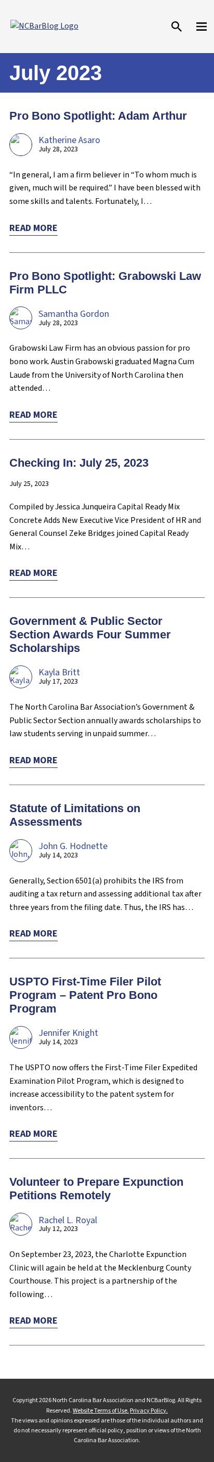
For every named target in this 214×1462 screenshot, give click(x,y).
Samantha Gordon (73, 313)
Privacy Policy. (149, 1410)
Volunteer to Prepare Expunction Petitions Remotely (96, 1188)
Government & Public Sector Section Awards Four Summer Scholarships (90, 634)
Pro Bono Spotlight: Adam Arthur (98, 115)
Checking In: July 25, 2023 (79, 462)
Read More (33, 228)
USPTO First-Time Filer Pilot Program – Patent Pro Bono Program (85, 995)
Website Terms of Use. (101, 1410)
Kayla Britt (59, 672)
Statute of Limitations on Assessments (74, 815)
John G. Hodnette (73, 846)
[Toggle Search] (176, 26)
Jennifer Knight (68, 1033)
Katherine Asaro (69, 140)
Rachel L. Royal (67, 1220)
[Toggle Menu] (201, 26)
